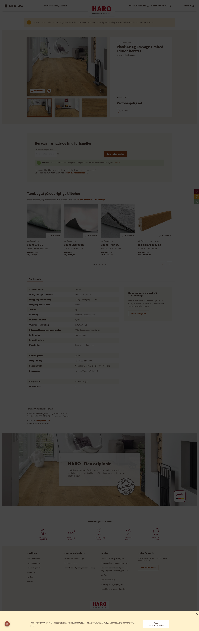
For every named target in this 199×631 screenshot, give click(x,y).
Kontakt (30, 582)
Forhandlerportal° (34, 568)
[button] (196, 191)
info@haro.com (43, 420)
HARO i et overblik (34, 563)
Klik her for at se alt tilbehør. (92, 199)
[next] (169, 264)
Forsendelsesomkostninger (74, 559)
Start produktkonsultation (156, 624)
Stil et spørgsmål (138, 313)
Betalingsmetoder (71, 563)
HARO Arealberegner (77, 173)
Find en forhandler (115, 154)
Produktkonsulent (33, 559)
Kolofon (104, 575)
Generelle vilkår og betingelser (112, 559)
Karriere (30, 577)
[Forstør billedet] (102, 91)
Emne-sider (31, 572)
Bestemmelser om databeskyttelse (114, 563)
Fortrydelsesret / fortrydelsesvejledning (79, 568)
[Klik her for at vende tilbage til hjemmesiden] (99, 604)
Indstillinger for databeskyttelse (113, 589)
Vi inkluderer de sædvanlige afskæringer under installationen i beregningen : (81, 162)
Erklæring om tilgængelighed (112, 584)
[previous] (162, 264)
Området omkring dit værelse (44, 150)
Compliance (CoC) (108, 580)
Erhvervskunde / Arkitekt (55, 6)
